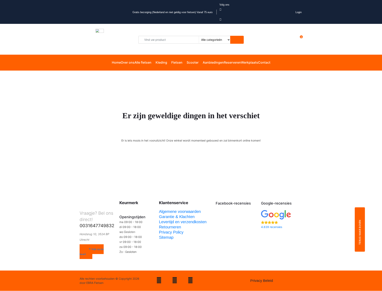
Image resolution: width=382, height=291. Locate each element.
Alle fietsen (142, 62)
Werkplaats (249, 62)
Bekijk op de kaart (92, 252)
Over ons (127, 62)
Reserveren (232, 62)
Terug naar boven (359, 232)
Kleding (161, 62)
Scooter (193, 62)
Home (116, 62)
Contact (264, 62)
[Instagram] (159, 281)
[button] (281, 219)
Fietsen (176, 62)
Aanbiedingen (213, 62)
